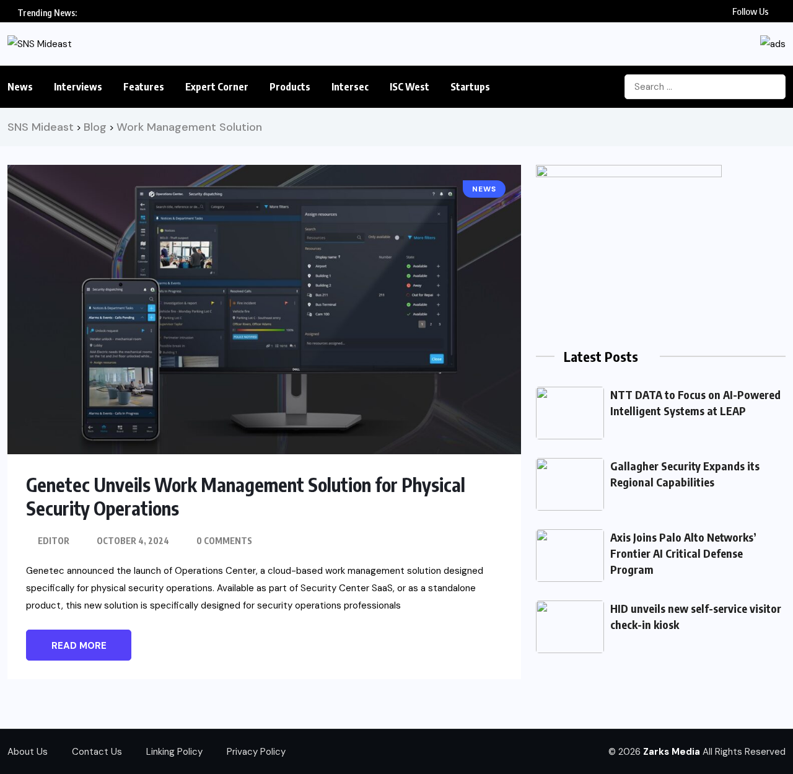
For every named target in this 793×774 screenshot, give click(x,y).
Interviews (78, 87)
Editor (53, 540)
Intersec (350, 87)
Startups (470, 87)
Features (143, 87)
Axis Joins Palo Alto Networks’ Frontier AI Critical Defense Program (683, 553)
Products (289, 87)
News (20, 87)
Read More (79, 646)
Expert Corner (216, 87)
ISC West (409, 87)
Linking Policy (174, 751)
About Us (27, 751)
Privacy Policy (256, 751)
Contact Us (97, 751)
